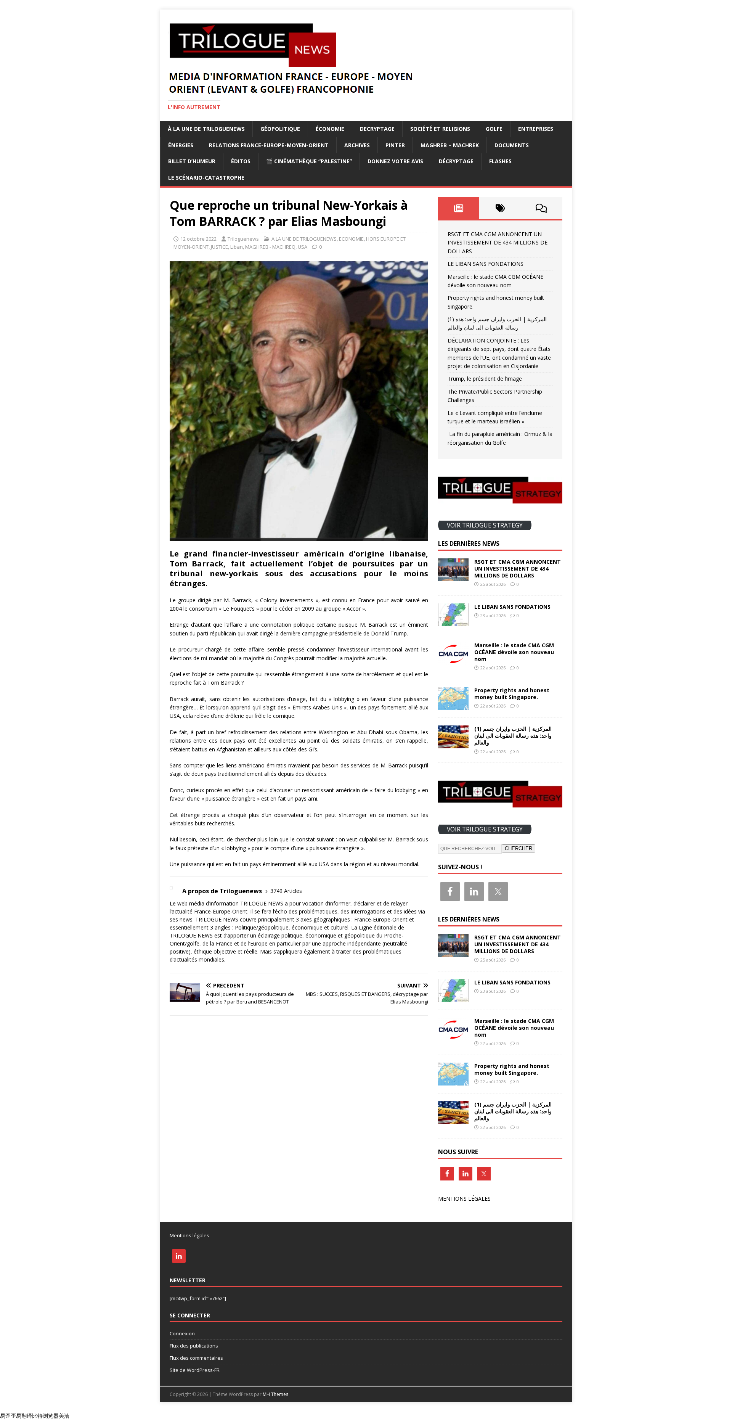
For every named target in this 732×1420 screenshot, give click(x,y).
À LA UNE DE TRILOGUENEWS (206, 128)
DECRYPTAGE (377, 128)
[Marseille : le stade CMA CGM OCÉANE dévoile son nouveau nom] (453, 660)
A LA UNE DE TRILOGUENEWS (304, 238)
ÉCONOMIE (330, 128)
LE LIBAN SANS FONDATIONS (485, 263)
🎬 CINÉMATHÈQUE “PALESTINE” (309, 161)
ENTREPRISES (535, 128)
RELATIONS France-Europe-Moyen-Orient (269, 145)
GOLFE (494, 128)
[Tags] (500, 208)
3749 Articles (286, 890)
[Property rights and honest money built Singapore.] (453, 705)
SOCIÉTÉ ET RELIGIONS (440, 128)
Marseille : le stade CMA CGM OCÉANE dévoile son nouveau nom (514, 652)
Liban (236, 246)
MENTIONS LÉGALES (464, 1198)
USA (302, 246)
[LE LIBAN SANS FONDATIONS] (453, 622)
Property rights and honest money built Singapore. (511, 694)
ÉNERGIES (180, 145)
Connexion (182, 1333)
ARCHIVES (357, 145)
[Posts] (459, 208)
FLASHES (500, 161)
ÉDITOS (240, 161)
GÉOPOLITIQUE (280, 128)
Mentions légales (189, 1235)
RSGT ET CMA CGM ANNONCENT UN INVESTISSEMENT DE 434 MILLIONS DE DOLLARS (497, 242)
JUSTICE (219, 246)
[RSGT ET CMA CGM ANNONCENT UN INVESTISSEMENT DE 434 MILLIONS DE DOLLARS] (453, 576)
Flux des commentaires (196, 1357)
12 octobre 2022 (198, 238)
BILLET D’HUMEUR (191, 161)
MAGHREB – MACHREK (450, 145)
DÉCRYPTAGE (456, 161)
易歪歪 (8, 1415)
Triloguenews (243, 238)
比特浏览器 (45, 1415)
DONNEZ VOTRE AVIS (395, 161)
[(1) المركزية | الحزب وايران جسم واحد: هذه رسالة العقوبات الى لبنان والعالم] (453, 744)
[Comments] (541, 208)
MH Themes (275, 1394)
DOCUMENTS (511, 145)
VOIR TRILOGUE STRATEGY (485, 525)
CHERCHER (518, 848)
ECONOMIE (351, 238)
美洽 (64, 1415)
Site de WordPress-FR (195, 1370)
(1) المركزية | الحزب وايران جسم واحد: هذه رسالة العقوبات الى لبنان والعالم (513, 735)
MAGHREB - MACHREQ (270, 246)
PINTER (395, 145)
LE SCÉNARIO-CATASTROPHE (206, 177)
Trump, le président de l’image (485, 378)
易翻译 (24, 1415)
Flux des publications (194, 1345)
